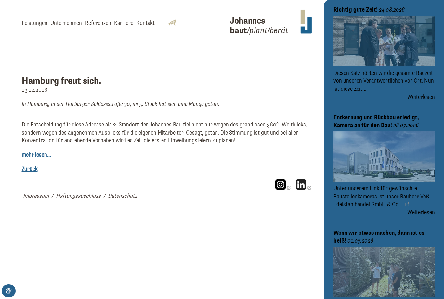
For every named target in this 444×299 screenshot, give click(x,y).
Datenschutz (122, 196)
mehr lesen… (36, 155)
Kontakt (146, 23)
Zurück (30, 169)
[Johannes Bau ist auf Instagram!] (283, 188)
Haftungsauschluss (78, 196)
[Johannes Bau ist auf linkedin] (303, 188)
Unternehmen (66, 23)
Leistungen (34, 23)
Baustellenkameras (355, 197)
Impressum (36, 196)
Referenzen (98, 23)
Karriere (123, 23)
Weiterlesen (421, 97)
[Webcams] (172, 23)
